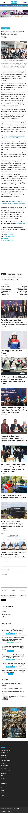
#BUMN (4, 611)
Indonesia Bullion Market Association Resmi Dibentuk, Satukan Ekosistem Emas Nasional (14, 438)
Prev (3, 562)
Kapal (19, 277)
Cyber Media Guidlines (5, 809)
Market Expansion (5, 770)
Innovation (3, 768)
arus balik (20, 274)
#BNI (3, 616)
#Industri (4, 613)
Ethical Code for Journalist (6, 811)
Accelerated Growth (10, 633)
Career (2, 790)
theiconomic (5, 238)
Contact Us (3, 795)
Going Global (4, 763)
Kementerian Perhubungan (7, 279)
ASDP (3, 277)
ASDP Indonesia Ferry (11, 277)
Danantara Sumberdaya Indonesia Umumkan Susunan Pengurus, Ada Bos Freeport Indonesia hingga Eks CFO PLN (14, 630)
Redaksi (5, 37)
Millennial (3, 773)
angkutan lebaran (11, 274)
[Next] (5, 702)
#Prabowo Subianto (6, 614)
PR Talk (3, 778)
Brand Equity (4, 755)
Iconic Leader (4, 765)
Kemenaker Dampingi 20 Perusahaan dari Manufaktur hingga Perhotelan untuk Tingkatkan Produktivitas (13, 639)
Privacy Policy (14, 809)
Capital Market (4, 758)
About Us (3, 787)
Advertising (3, 793)
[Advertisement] (14, 257)
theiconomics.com (20, 223)
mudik (17, 279)
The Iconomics (10, 240)
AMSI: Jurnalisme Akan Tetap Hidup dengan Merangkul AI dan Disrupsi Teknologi (13, 5)
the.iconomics (10, 233)
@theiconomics (9, 234)
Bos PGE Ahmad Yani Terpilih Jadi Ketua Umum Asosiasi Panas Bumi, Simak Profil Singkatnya (14, 410)
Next (6, 562)
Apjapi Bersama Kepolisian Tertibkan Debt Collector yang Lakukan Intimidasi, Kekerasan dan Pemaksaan (13, 656)
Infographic (4, 783)
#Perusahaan (5, 617)
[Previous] (3, 702)
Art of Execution (10, 642)
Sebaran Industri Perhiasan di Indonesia (12, 688)
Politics (3, 775)
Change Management (5, 28)
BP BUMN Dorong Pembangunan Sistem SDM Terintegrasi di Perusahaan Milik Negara (12, 648)
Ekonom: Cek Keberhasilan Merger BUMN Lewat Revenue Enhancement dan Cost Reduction (14, 554)
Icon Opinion (4, 781)
